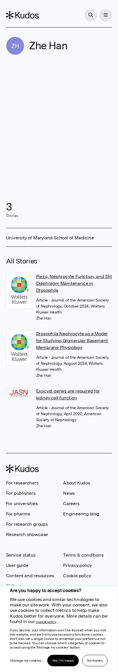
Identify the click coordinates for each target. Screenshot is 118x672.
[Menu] (105, 15)
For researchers (22, 483)
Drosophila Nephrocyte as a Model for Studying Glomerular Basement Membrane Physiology (72, 340)
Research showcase (27, 534)
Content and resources (30, 575)
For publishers (21, 493)
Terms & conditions (83, 555)
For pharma (18, 514)
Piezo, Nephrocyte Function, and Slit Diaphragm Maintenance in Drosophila (74, 283)
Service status (21, 555)
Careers (71, 503)
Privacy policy (77, 565)
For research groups (27, 524)
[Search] (90, 15)
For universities (22, 503)
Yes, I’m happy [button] (63, 661)
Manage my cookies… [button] (27, 661)
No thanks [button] (95, 661)
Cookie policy (77, 575)
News (69, 493)
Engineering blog (81, 514)
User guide (17, 565)
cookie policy (46, 622)
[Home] (22, 15)
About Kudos (76, 483)
